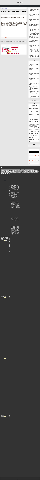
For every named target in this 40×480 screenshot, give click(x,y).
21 (35, 158)
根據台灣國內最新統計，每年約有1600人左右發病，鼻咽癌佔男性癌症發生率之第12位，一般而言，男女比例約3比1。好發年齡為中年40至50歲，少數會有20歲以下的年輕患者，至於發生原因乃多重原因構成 (15, 181)
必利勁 (37, 118)
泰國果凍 (27, 170)
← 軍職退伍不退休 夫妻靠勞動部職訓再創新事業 (6, 41)
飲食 (9, 173)
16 (38, 157)
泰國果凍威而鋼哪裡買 (19, 171)
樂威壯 (6, 37)
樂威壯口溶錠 (22, 170)
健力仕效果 (34, 111)
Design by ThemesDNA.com (20, 479)
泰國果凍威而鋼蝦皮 (31, 171)
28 (35, 160)
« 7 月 (30, 163)
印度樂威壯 (36, 114)
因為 (12, 169)
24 (29, 160)
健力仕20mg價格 (33, 108)
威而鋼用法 (37, 116)
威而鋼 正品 (35, 116)
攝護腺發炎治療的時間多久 (32, 47)
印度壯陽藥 (20, 475)
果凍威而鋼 (20, 1)
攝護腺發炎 (15, 170)
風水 (7, 173)
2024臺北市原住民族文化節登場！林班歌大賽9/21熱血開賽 (13, 11)
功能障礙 (9, 169)
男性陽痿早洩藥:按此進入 (5, 8)
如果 (14, 169)
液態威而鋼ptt (24, 172)
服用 (18, 170)
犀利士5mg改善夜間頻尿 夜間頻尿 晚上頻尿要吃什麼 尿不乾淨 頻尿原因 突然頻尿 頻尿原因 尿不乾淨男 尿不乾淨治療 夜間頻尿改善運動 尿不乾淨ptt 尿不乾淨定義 (34, 126)
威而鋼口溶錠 (22, 169)
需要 (3, 173)
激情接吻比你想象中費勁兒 (32, 53)
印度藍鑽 (35, 115)
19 (32, 158)
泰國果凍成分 (3, 172)
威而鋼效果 (32, 116)
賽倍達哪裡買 (34, 132)
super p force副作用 (33, 105)
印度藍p (33, 115)
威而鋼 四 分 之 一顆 (4, 170)
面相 (5, 173)
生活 (31, 172)
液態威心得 (15, 172)
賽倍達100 (36, 128)
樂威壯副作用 (35, 121)
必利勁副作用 (31, 119)
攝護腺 (13, 170)
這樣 (36, 172)
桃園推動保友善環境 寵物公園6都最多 (34, 67)
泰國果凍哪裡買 (3, 171)
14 (35, 157)
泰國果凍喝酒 (8, 171)
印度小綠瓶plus (32, 114)
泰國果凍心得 (37, 171)
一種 (3, 169)
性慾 (10, 170)
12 (32, 157)
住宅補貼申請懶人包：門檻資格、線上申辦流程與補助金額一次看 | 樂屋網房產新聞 (34, 56)
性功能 (8, 170)
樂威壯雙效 (35, 123)
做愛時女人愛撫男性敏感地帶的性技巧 (34, 36)
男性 (32, 172)
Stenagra (30, 105)
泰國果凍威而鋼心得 (25, 171)
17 (29, 158)
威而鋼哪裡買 (32, 169)
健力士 (33, 113)
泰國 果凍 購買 (12, 172)
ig (1, 169)
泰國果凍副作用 (31, 170)
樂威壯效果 (31, 123)
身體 (34, 172)
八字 (5, 169)
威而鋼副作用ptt (17, 169)
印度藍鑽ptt (37, 115)
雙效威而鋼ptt (33, 139)
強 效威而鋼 (33, 118)
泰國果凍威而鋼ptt (13, 171)
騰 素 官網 (31, 141)
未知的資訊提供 (34, 100)
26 (32, 160)
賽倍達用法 (34, 136)
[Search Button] (20, 3)
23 (38, 158)
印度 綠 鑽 (31, 115)
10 (29, 157)
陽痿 (1, 173)
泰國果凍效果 (7, 172)
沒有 (25, 170)
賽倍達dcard (32, 130)
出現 (7, 169)
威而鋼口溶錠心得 (27, 169)
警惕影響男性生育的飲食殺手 (32, 32)
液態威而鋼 (19, 172)
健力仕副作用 (34, 110)
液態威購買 (28, 172)
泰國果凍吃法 (36, 170)
